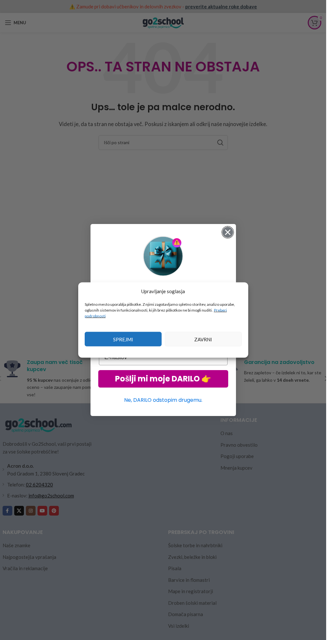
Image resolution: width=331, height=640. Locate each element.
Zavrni (203, 339)
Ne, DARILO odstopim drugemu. (163, 400)
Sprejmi (123, 339)
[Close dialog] (227, 232)
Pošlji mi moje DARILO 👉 (163, 378)
